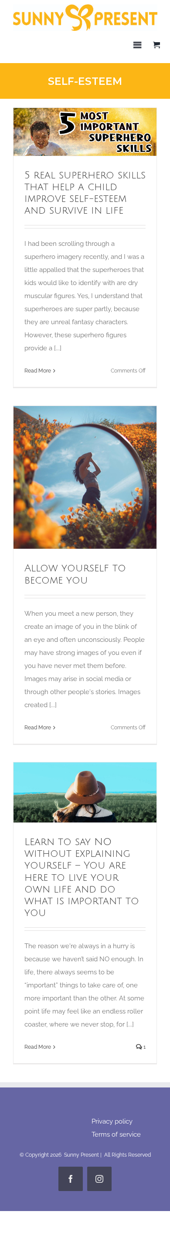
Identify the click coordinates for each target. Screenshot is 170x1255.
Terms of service (116, 1134)
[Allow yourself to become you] (85, 477)
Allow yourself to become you (69, 477)
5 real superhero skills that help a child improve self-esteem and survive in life (69, 132)
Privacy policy (112, 1121)
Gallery (101, 132)
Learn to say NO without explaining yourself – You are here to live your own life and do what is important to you (69, 792)
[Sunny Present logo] (85, 7)
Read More (37, 371)
